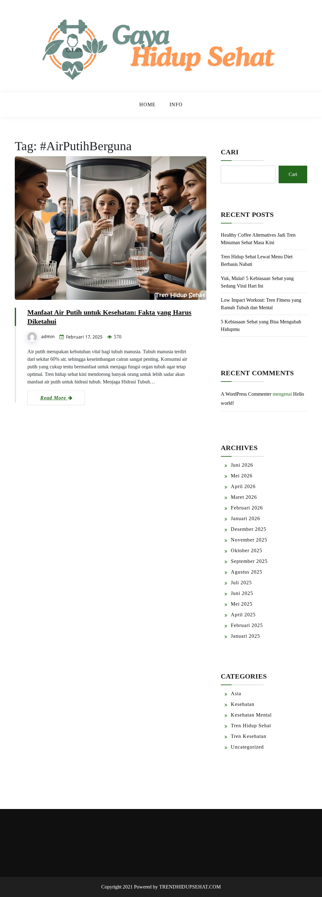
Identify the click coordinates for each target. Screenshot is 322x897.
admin (48, 336)
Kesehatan (242, 704)
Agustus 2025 (246, 572)
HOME (147, 104)
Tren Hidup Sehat (251, 725)
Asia (236, 693)
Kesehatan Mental (251, 715)
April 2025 (243, 614)
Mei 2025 (242, 604)
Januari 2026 (245, 518)
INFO (176, 104)
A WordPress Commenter (246, 394)
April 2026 (243, 486)
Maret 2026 (244, 497)
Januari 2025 (245, 636)
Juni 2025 (242, 593)
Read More (54, 397)
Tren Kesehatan (248, 736)
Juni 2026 (242, 465)
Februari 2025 (247, 625)
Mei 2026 (242, 475)
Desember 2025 (248, 529)
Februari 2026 (247, 507)
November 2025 (249, 539)
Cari (230, 152)
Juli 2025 (241, 582)
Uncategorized (247, 747)
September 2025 (249, 561)
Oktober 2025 (246, 550)
